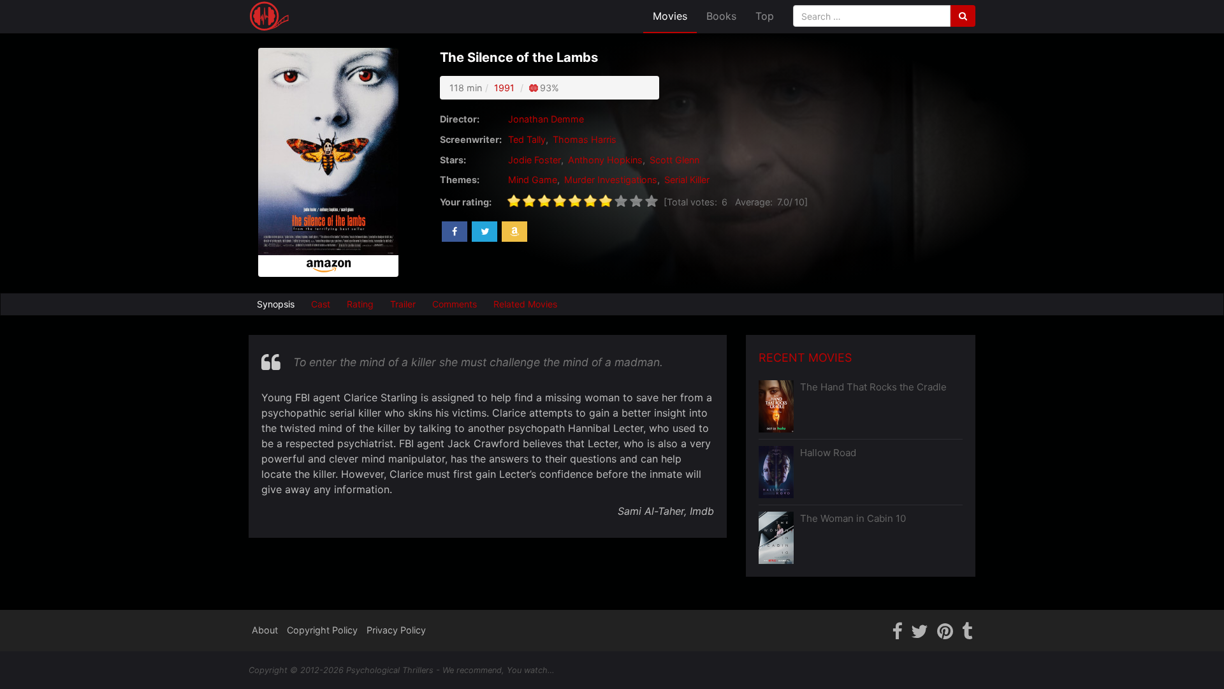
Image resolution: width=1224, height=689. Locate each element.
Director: (459, 119)
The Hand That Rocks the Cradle (873, 387)
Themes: (459, 179)
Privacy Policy (396, 630)
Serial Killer (687, 179)
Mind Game (532, 179)
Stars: (453, 159)
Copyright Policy (322, 630)
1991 (504, 87)
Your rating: (466, 201)
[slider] (582, 201)
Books (721, 16)
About (265, 630)
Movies (670, 16)
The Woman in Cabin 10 (853, 518)
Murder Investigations (610, 179)
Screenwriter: (471, 139)
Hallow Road (828, 453)
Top (764, 16)
